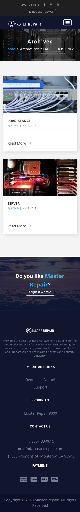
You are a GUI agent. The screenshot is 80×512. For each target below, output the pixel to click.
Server (13, 203)
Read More (17, 143)
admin (15, 125)
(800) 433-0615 (30, 4)
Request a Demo (40, 292)
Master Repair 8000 (40, 413)
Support (40, 387)
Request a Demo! (40, 379)
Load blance (19, 120)
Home (10, 48)
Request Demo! (42, 11)
